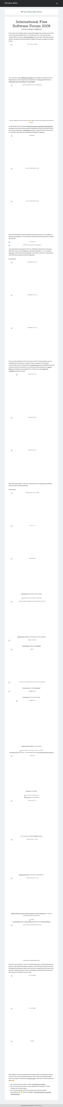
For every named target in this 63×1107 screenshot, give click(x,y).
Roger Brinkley (25, 646)
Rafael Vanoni (20, 636)
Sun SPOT (36, 836)
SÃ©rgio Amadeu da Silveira (18, 913)
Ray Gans (28, 791)
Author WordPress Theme (27, 1105)
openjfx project (35, 365)
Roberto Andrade (30, 913)
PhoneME (38, 646)
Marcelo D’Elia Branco (40, 913)
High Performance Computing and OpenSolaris (39, 126)
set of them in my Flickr (38, 1084)
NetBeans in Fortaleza (27, 77)
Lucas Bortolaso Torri (18, 921)
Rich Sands (27, 797)
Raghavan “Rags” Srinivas (27, 746)
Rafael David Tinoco (24, 874)
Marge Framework (45, 921)
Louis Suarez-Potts (13, 752)
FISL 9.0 (41, 79)
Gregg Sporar (26, 697)
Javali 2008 (31, 81)
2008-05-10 (38, 29)
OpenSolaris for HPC (29, 130)
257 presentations (29, 37)
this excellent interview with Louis (45, 752)
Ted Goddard (37, 688)
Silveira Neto (11, 3)
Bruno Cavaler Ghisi (30, 921)
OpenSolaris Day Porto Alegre (17, 81)
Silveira (31, 29)
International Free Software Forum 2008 (31, 23)
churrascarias (32, 1078)
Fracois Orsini (26, 688)
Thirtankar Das (24, 594)
